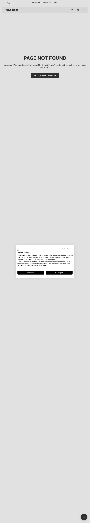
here (44, 265)
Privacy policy (67, 248)
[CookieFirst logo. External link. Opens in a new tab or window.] (18, 250)
